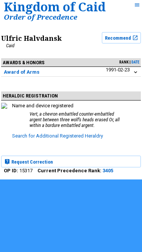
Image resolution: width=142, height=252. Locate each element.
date (135, 62)
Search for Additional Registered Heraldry (57, 136)
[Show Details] (136, 72)
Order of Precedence (40, 17)
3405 (108, 170)
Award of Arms (21, 72)
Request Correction (31, 162)
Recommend (118, 38)
